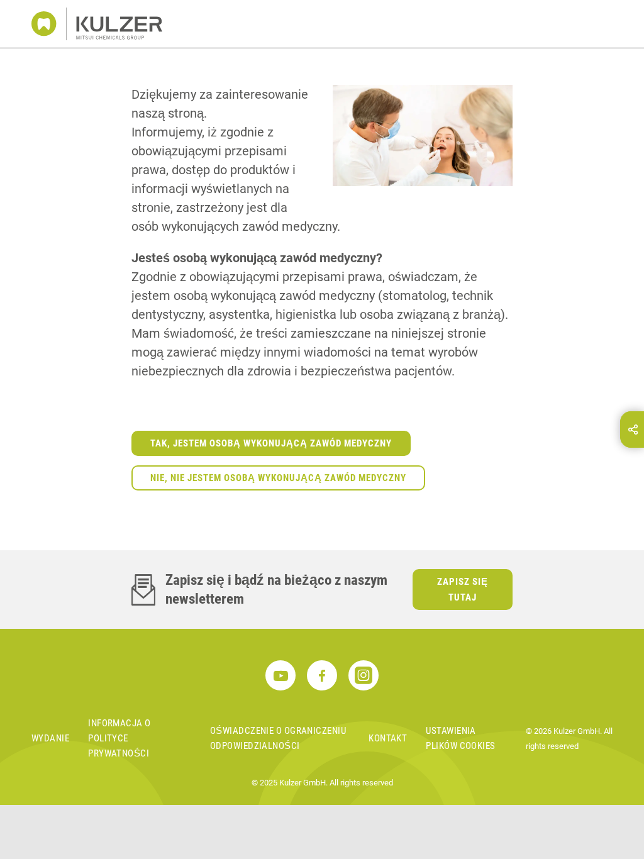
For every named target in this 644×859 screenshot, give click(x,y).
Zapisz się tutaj (462, 589)
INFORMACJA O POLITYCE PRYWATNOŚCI (119, 738)
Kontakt (388, 738)
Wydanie (50, 738)
